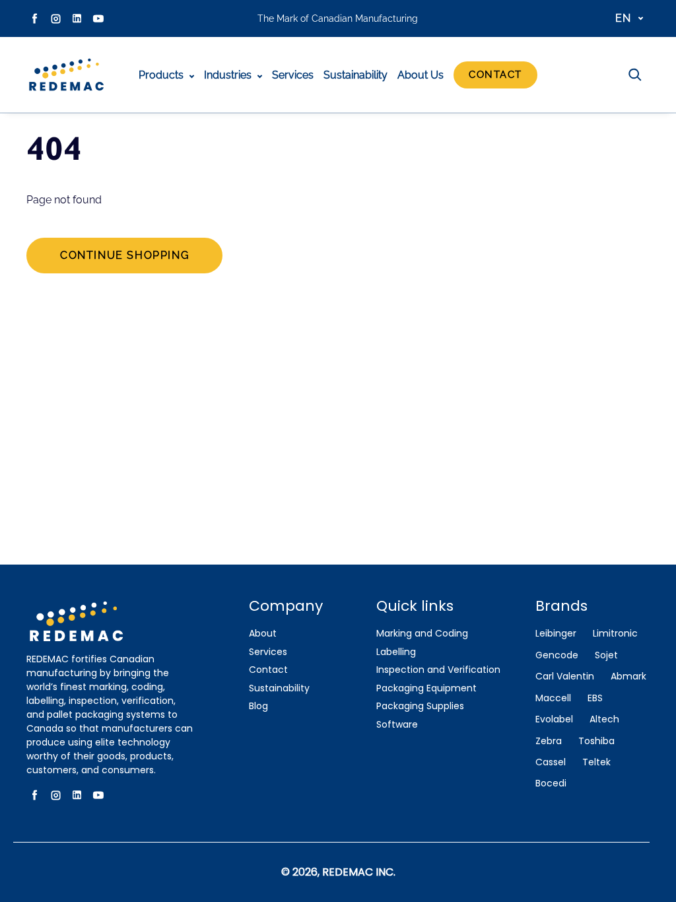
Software (397, 724)
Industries (229, 75)
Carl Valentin (564, 676)
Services (293, 75)
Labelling (396, 652)
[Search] (635, 74)
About (263, 633)
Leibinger (555, 633)
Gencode (556, 655)
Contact (495, 75)
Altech (604, 719)
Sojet (606, 655)
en (623, 18)
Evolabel (554, 719)
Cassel (550, 762)
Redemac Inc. (358, 872)
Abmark (628, 676)
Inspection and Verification (438, 670)
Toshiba (596, 741)
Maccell (553, 698)
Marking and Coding (422, 633)
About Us (420, 75)
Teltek (596, 762)
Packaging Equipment (426, 688)
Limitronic (615, 633)
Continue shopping (124, 255)
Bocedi (550, 783)
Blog (258, 706)
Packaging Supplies (420, 706)
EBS (595, 698)
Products (162, 75)
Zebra (548, 741)
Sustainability (355, 75)
